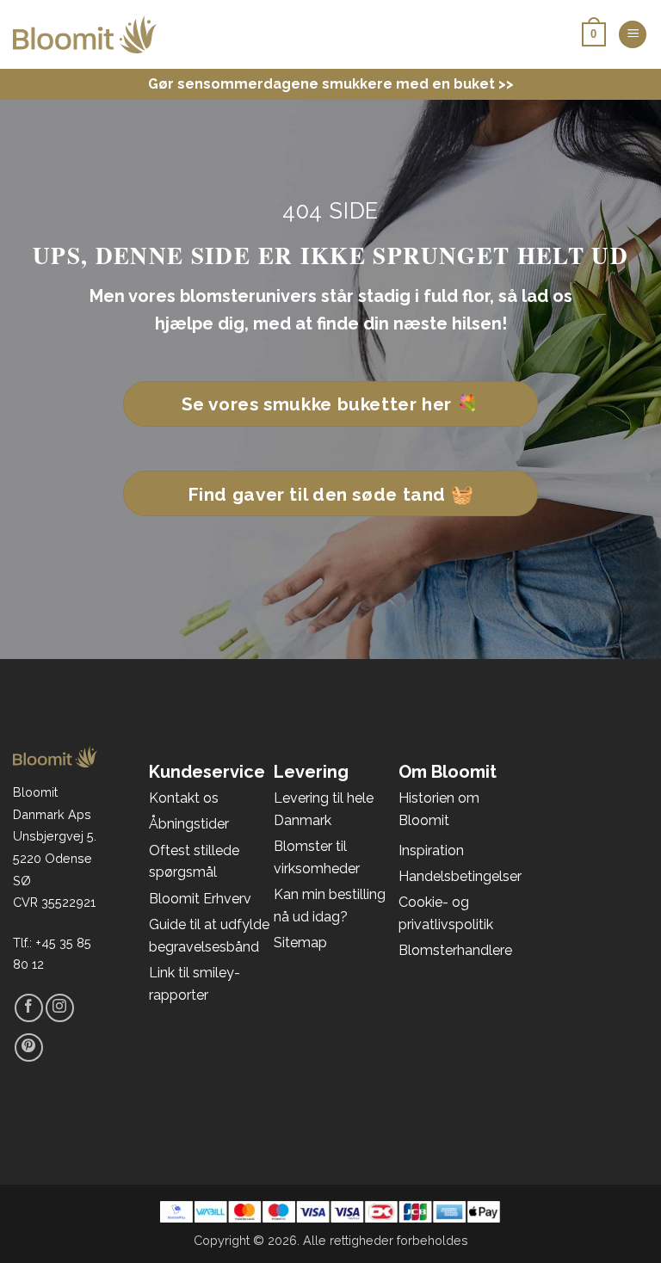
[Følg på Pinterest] (29, 1047)
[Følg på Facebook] (29, 1008)
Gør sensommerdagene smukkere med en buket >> (331, 84)
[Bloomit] (85, 34)
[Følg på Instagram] (60, 1008)
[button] (632, 35)
